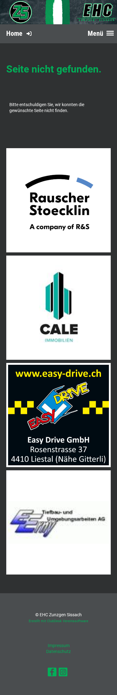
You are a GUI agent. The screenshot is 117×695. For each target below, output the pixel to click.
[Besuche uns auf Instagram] (63, 673)
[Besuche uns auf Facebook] (52, 673)
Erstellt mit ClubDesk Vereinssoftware (58, 621)
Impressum (59, 645)
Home (14, 33)
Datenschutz (58, 651)
